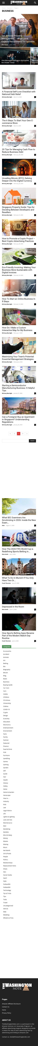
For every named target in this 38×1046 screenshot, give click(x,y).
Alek (3, 525)
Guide (5, 774)
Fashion (6, 740)
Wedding (6, 915)
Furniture (6, 755)
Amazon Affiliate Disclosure (11, 1004)
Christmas (6, 700)
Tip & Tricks (7, 893)
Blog (4, 676)
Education (6, 722)
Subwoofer (7, 884)
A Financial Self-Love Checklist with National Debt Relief (18, 92)
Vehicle (5, 909)
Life (4, 814)
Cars (4, 691)
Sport (5, 878)
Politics (5, 860)
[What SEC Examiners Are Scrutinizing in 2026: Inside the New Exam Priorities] (19, 506)
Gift (4, 771)
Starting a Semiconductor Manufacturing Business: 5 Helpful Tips (18, 388)
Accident (6, 654)
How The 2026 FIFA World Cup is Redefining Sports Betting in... (17, 550)
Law (4, 807)
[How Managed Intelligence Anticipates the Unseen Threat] (15, 58)
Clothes (5, 706)
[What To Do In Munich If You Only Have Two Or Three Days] (19, 566)
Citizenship (7, 703)
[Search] (35, 3)
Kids (4, 804)
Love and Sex (7, 820)
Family (5, 737)
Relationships (7, 863)
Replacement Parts (9, 866)
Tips (4, 896)
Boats (5, 679)
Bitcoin (5, 673)
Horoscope (6, 795)
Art (4, 660)
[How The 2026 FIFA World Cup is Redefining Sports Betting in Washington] (19, 538)
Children (6, 697)
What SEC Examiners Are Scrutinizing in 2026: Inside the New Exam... (19, 520)
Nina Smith (5, 44)
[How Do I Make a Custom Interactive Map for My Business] (19, 316)
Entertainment (8, 728)
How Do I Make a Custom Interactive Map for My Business (17, 328)
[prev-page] (10, 433)
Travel (5, 903)
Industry (6, 801)
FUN (4, 752)
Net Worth (6, 850)
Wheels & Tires (8, 918)
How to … (6, 798)
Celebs (5, 694)
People (5, 857)
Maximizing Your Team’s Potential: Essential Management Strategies (18, 357)
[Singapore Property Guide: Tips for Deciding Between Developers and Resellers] (19, 196)
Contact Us (5, 1007)
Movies (5, 841)
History (5, 783)
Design (5, 715)
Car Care (6, 688)
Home (3, 8)
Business (9, 8)
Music (5, 847)
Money (5, 838)
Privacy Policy (6, 1013)
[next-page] (27, 433)
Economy (6, 719)
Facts (5, 734)
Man (4, 826)
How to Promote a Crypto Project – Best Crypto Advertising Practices (18, 239)
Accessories (7, 651)
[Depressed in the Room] (19, 595)
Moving (5, 844)
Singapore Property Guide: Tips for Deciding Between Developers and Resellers (18, 210)
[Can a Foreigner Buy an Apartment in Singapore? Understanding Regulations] (19, 405)
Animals (6, 657)
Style (4, 881)
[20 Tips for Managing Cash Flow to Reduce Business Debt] (19, 138)
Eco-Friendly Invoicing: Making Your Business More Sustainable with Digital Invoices (19, 270)
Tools (5, 899)
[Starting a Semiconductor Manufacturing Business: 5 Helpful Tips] (19, 374)
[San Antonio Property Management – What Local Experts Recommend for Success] (19, 30)
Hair (4, 777)
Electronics (7, 725)
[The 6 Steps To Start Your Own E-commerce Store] (19, 109)
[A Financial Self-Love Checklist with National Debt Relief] (19, 80)
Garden (5, 768)
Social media (7, 875)
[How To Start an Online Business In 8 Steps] (19, 287)
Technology (7, 890)
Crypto (5, 712)
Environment (7, 731)
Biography (6, 669)
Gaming (6, 765)
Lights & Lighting (9, 817)
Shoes (5, 869)
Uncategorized (8, 906)
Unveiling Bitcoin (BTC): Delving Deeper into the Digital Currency (17, 179)
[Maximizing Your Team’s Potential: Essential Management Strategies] (19, 345)
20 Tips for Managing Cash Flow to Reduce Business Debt (18, 150)
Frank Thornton (6, 583)
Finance (6, 746)
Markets (6, 832)
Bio (4, 666)
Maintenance (7, 823)
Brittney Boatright (7, 97)
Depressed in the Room (13, 606)
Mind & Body (7, 835)
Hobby (5, 786)
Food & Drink (7, 749)
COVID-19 (6, 709)
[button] (3, 3)
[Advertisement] (19, 471)
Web (4, 912)
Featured (6, 743)
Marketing (6, 829)
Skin (4, 872)
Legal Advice (7, 811)
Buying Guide (7, 685)
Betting (5, 663)
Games (5, 761)
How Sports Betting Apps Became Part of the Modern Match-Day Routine (18, 635)
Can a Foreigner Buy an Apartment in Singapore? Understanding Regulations (18, 419)
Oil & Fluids (7, 853)
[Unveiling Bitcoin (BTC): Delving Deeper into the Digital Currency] (19, 167)
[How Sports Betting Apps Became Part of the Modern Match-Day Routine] (19, 622)
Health (5, 780)
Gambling (6, 758)
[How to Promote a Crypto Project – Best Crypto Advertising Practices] (19, 227)
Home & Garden (8, 792)
